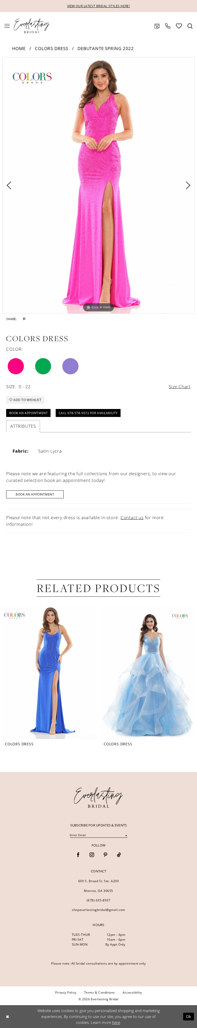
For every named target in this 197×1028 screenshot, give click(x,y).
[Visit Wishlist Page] (179, 26)
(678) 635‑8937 (99, 900)
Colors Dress (51, 48)
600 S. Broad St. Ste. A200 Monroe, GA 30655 (98, 886)
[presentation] (49, 672)
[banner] (98, 797)
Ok (188, 1016)
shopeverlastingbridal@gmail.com (98, 910)
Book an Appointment (28, 413)
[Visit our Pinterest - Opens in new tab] (105, 855)
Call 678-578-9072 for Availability (88, 413)
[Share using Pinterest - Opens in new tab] (24, 319)
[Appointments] (157, 25)
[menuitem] (7, 25)
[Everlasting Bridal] (32, 25)
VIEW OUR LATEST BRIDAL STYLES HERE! (98, 6)
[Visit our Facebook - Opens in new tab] (78, 855)
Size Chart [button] (180, 386)
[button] (7, 25)
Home (19, 48)
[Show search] (190, 25)
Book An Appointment (35, 494)
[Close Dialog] (7, 1016)
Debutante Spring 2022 (105, 48)
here (116, 1022)
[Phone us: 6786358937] (167, 25)
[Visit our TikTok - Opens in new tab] (119, 855)
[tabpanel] (98, 185)
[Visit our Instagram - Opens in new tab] (91, 855)
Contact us (132, 517)
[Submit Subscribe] (126, 835)
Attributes (23, 426)
